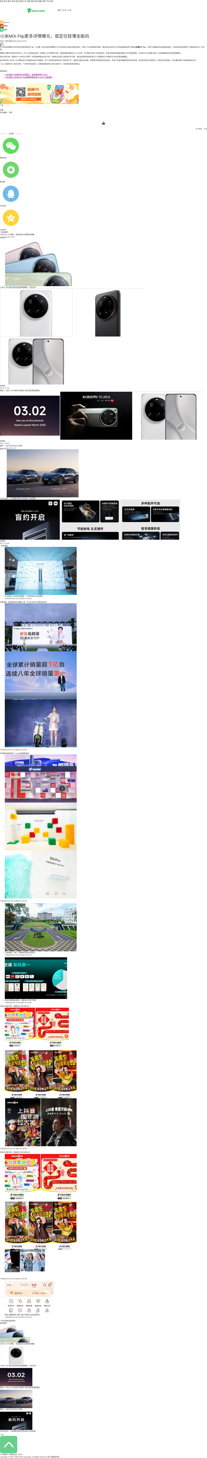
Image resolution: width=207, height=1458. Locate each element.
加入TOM (18, 1454)
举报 (1, 110)
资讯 (5, 1)
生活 (24, 1)
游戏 (17, 1)
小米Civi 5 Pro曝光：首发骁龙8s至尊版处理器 (17, 234)
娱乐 (9, 1)
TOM (7, 598)
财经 (36, 1)
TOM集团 (3, 1454)
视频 (32, 1)
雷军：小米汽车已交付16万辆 (11, 446)
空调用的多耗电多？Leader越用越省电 (14, 753)
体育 (13, 1)
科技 (51, 1)
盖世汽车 (3, 449)
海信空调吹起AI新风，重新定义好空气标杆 (21, 1000)
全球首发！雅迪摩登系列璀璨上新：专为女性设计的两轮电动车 (23, 602)
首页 (1, 1)
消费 (44, 1)
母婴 (28, 1)
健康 (40, 1)
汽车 (47, 1)
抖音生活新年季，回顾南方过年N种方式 (15, 1006)
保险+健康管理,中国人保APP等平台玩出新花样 (22, 1315)
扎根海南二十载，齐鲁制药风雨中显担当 (20, 952)
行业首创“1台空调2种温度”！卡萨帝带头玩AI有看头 (24, 596)
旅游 (21, 1)
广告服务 (11, 1454)
